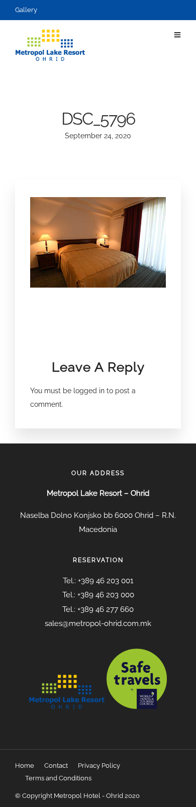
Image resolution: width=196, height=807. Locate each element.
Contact (56, 765)
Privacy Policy (99, 765)
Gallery (26, 10)
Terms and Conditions (58, 778)
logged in (89, 391)
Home (24, 765)
